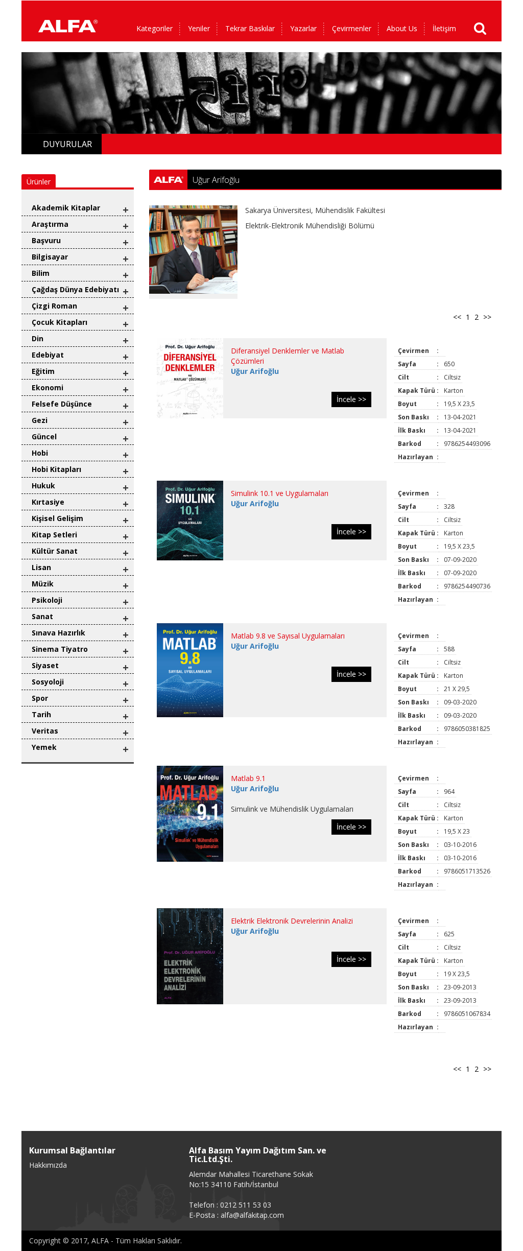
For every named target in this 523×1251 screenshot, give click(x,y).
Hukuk (43, 485)
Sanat (42, 616)
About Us (402, 28)
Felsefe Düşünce (62, 404)
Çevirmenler (351, 28)
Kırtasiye (48, 502)
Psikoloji (47, 600)
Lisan (41, 567)
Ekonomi (47, 387)
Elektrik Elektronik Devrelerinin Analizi (292, 921)
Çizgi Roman (54, 306)
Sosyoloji (48, 682)
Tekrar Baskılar (250, 28)
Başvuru (46, 240)
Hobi (40, 453)
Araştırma (50, 224)
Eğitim (43, 371)
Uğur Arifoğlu (255, 371)
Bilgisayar (50, 257)
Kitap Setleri (54, 534)
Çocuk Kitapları (59, 322)
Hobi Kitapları (56, 469)
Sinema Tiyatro (60, 649)
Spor (40, 698)
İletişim (444, 28)
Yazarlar (303, 28)
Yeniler (199, 28)
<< (457, 317)
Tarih (41, 714)
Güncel (44, 436)
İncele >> (351, 399)
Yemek (44, 747)
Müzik (43, 583)
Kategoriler (154, 28)
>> (487, 317)
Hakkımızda (48, 1165)
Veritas (45, 731)
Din (37, 338)
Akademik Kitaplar (66, 208)
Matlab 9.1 (248, 778)
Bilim (41, 273)
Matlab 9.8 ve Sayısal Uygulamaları (288, 636)
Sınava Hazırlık (58, 633)
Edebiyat (48, 355)
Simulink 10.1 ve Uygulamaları (279, 493)
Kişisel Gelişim (57, 518)
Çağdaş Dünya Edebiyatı (75, 289)
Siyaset (45, 665)
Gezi (39, 420)
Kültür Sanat (55, 551)
